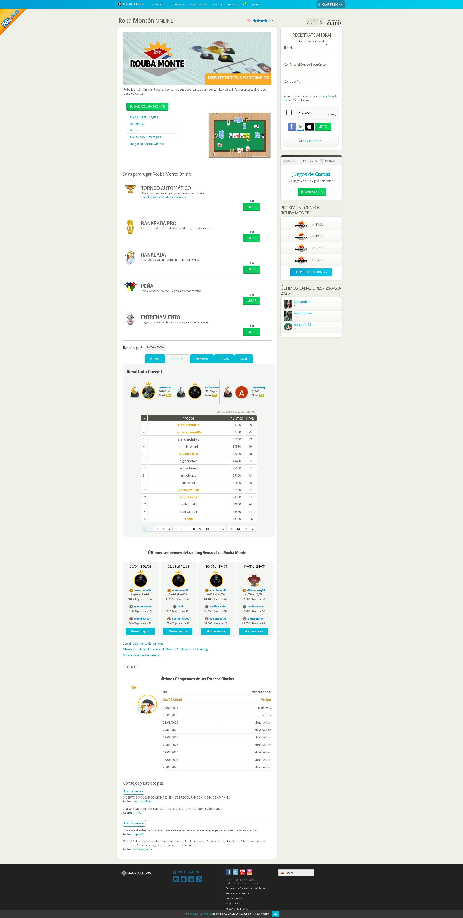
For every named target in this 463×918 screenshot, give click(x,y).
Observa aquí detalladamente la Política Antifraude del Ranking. (165, 649)
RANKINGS (158, 4)
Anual (224, 358)
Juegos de (311, 173)
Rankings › (137, 124)
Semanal (177, 359)
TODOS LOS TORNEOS (311, 272)
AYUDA (217, 4)
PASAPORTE (237, 4)
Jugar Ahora (312, 191)
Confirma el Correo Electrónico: (305, 65)
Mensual (202, 358)
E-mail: (288, 48)
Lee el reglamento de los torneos (163, 197)
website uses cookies (201, 913)
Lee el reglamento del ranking (143, 644)
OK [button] (275, 913)
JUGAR (256, 4)
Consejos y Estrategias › (146, 137)
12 (222, 529)
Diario (154, 358)
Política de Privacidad (238, 893)
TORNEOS (177, 4)
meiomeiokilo (142, 801)
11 (214, 529)
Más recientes (133, 791)
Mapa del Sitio (234, 903)
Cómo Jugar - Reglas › (145, 117)
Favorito (249, 21)
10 (207, 529)
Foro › (134, 130)
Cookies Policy (234, 898)
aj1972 (137, 813)
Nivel (243, 358)
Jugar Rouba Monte (147, 106)
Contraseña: (292, 82)
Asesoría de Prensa (237, 908)
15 (246, 529)
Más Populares (134, 823)
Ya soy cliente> (309, 141)
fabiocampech (142, 849)
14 (238, 529)
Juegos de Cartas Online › (147, 144)
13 (230, 529)
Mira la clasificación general (141, 655)
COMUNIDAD (198, 4)
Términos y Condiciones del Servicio (247, 888)
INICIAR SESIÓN (329, 5)
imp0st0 (138, 834)
